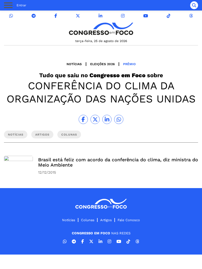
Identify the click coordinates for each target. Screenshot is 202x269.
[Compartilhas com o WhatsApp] (118, 119)
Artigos (106, 220)
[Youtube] (145, 15)
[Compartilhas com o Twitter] (95, 119)
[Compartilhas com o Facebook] (83, 119)
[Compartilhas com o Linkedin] (107, 119)
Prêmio (129, 64)
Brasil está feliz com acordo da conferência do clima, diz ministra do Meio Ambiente (118, 162)
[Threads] (191, 15)
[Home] (101, 28)
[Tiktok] (168, 15)
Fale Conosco (129, 220)
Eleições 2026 (102, 64)
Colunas (87, 220)
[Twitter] (78, 15)
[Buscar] (194, 5)
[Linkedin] (100, 15)
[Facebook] (55, 15)
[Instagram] (123, 15)
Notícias (74, 64)
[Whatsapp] (11, 15)
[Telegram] (34, 15)
